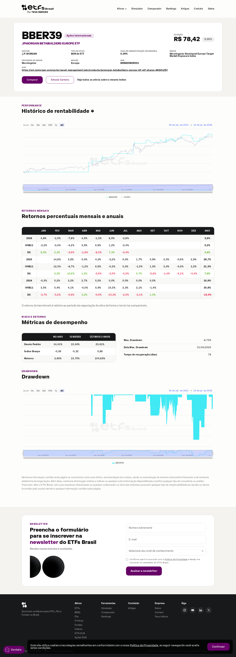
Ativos (120, 8)
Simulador (137, 8)
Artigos (185, 8)
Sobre (211, 8)
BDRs (77, 612)
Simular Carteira (60, 79)
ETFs (77, 608)
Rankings (171, 8)
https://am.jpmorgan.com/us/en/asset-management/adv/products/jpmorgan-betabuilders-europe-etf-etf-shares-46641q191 (95, 70)
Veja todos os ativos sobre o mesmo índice (101, 80)
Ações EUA (81, 637)
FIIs (77, 616)
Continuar (218, 646)
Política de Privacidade (176, 559)
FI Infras (79, 620)
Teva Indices (161, 616)
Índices (78, 629)
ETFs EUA (80, 633)
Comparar (32, 79)
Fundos (79, 625)
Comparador (154, 8)
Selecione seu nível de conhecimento (151, 550)
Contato (198, 8)
